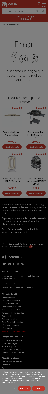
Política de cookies (9, 382)
